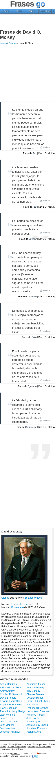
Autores (32, 11)
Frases (6, 11)
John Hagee (33, 721)
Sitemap (14, 756)
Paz (35, 153)
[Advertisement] (27, 22)
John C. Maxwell (9, 721)
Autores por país (35, 747)
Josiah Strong (33, 731)
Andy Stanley (7, 691)
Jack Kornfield (7, 714)
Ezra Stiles (32, 704)
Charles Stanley (35, 694)
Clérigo (5, 597)
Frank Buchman (8, 708)
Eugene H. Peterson (11, 704)
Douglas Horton (35, 697)
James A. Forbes (35, 714)
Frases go (15, 753)
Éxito (34, 337)
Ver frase (46, 147)
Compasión (31, 427)
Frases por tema (23, 744)
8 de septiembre (19, 604)
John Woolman (8, 728)
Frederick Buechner (37, 708)
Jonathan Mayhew (10, 731)
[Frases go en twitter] (36, 756)
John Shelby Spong (37, 725)
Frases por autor (40, 744)
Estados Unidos (33, 597)
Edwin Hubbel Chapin (38, 701)
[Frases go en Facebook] (33, 756)
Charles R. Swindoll (11, 694)
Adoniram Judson (36, 684)
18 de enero (17, 607)
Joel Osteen (32, 718)
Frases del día (45, 11)
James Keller (7, 718)
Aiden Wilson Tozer (10, 687)
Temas (19, 11)
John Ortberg (7, 725)
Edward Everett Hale (11, 701)
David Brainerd (8, 697)
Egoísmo (32, 386)
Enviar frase (17, 749)
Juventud (32, 296)
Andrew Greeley (35, 687)
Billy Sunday (33, 691)
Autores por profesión (16, 747)
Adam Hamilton (8, 684)
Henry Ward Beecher (37, 711)
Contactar (4, 756)
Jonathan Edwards (36, 728)
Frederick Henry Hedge (12, 711)
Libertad (33, 239)
